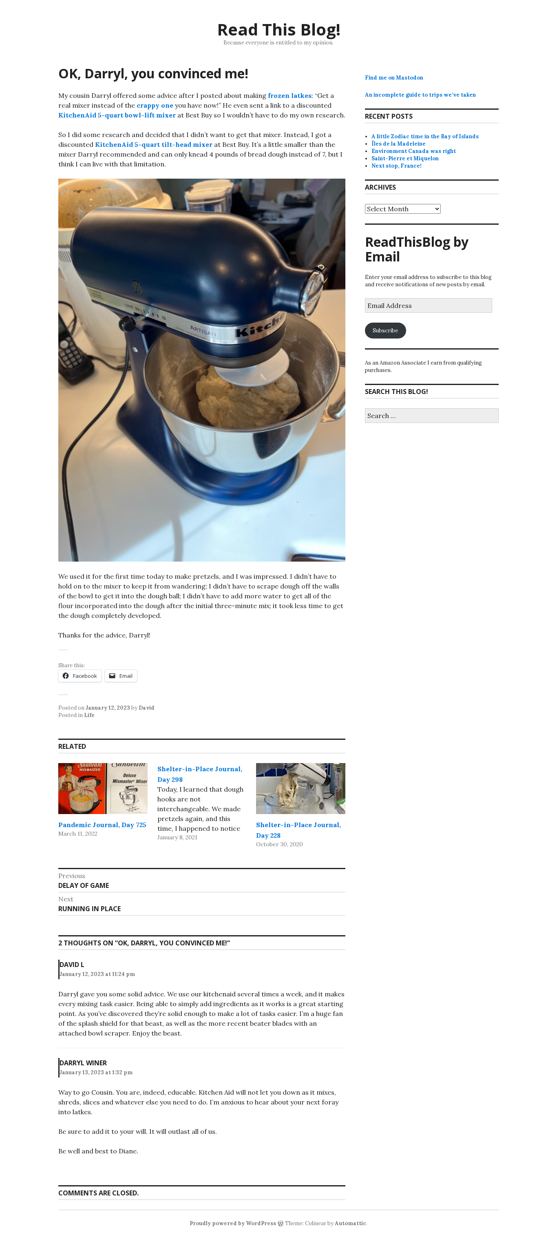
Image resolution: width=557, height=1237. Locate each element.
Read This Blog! (278, 29)
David (147, 707)
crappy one (155, 105)
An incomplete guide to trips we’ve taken (420, 94)
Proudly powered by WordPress (233, 1223)
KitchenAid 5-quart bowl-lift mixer (117, 115)
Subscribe (385, 330)
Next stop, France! (396, 165)
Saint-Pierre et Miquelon (405, 158)
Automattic (350, 1223)
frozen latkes (290, 95)
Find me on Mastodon (394, 77)
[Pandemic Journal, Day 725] (103, 788)
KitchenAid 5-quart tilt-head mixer (153, 144)
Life (89, 715)
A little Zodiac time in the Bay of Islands (425, 136)
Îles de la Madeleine (398, 143)
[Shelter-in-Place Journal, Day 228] (300, 788)
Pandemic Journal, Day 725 (102, 825)
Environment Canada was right (413, 151)
